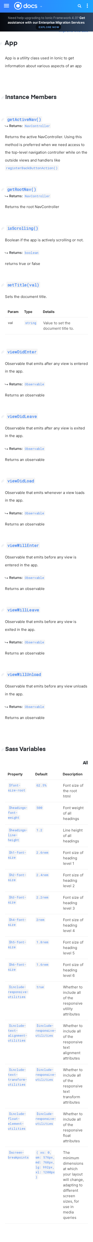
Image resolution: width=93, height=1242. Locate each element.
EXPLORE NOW (49, 27)
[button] (41, 5)
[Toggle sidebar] (3, 2)
